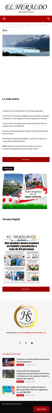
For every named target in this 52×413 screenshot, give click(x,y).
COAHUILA (20, 365)
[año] (26, 56)
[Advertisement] (26, 73)
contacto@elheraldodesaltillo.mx (32, 333)
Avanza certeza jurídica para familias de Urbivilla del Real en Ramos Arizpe (25, 132)
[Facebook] (20, 343)
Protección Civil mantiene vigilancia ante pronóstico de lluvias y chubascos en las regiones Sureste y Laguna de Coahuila (25, 117)
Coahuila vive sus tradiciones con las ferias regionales (22, 111)
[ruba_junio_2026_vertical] (24, 208)
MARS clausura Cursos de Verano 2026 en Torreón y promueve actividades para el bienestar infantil (22, 147)
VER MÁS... (26, 159)
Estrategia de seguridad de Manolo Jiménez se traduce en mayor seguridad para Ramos (24, 140)
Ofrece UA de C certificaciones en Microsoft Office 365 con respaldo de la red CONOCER (24, 125)
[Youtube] (32, 343)
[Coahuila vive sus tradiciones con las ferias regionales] (8, 362)
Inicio (4, 25)
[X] (26, 343)
